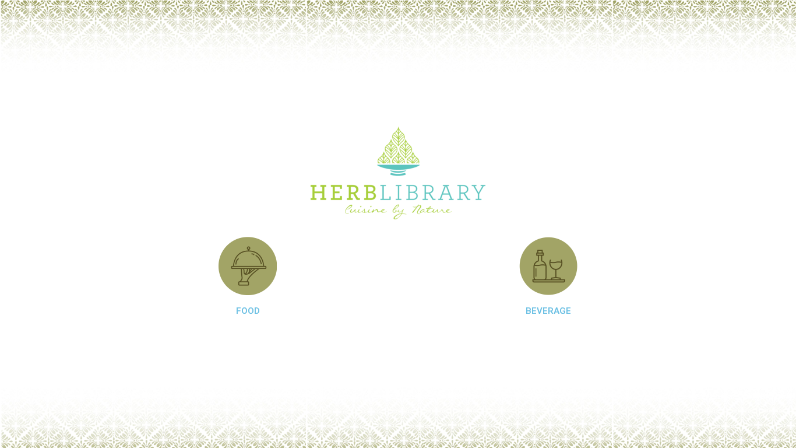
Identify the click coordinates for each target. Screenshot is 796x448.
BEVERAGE (548, 311)
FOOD (248, 311)
